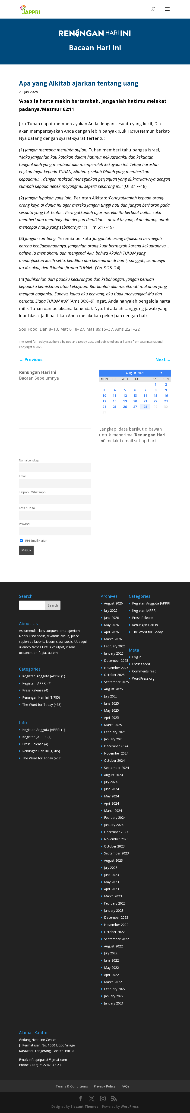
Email (22, 476)
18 (114, 401)
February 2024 (115, 817)
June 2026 (111, 617)
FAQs (125, 1086)
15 (155, 395)
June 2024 (111, 789)
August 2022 (113, 946)
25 (114, 406)
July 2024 (110, 782)
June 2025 (111, 703)
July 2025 (110, 696)
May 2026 (111, 625)
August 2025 (113, 689)
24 (104, 406)
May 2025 (111, 710)
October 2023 (114, 846)
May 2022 (111, 967)
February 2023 (115, 903)
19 (125, 401)
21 (145, 401)
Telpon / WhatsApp (32, 492)
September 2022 (116, 939)
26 (125, 406)
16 (166, 395)
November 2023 (116, 839)
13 (135, 395)
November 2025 (116, 667)
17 (104, 401)
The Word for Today (37, 704)
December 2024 (116, 746)
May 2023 (111, 882)
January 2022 (114, 996)
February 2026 (115, 646)
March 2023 (113, 896)
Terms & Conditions (72, 1086)
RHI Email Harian (36, 541)
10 (104, 395)
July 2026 (110, 610)
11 (114, 395)
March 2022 (113, 982)
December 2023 (116, 832)
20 (135, 401)
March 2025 (113, 725)
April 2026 (111, 632)
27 (135, 406)
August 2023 (113, 860)
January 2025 (114, 739)
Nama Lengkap (29, 460)
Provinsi (24, 524)
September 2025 (116, 682)
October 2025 (114, 674)
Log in (136, 657)
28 (145, 406)
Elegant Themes (84, 1106)
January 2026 (114, 653)
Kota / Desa (27, 508)
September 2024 (116, 767)
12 (125, 395)
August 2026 (135, 373)
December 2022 (116, 917)
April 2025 (111, 717)
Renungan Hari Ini (35, 697)
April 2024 (111, 803)
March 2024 (113, 810)
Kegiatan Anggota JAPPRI (41, 676)
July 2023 (110, 867)
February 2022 (115, 989)
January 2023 (114, 910)
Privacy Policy (104, 1086)
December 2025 (116, 660)
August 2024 (113, 775)
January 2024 (114, 824)
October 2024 (114, 760)
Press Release (32, 690)
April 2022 (111, 974)
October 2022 (114, 932)
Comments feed (144, 671)
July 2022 (110, 953)
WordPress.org (143, 678)
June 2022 (111, 960)
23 (166, 401)
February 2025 (115, 732)
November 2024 (116, 753)
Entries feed (141, 664)
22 (155, 401)
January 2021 (114, 1003)
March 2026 (113, 639)
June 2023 (111, 875)
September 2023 (116, 853)
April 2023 (111, 889)
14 (145, 395)
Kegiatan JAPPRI (34, 683)
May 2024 (111, 796)
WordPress (130, 1106)
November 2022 (116, 924)
